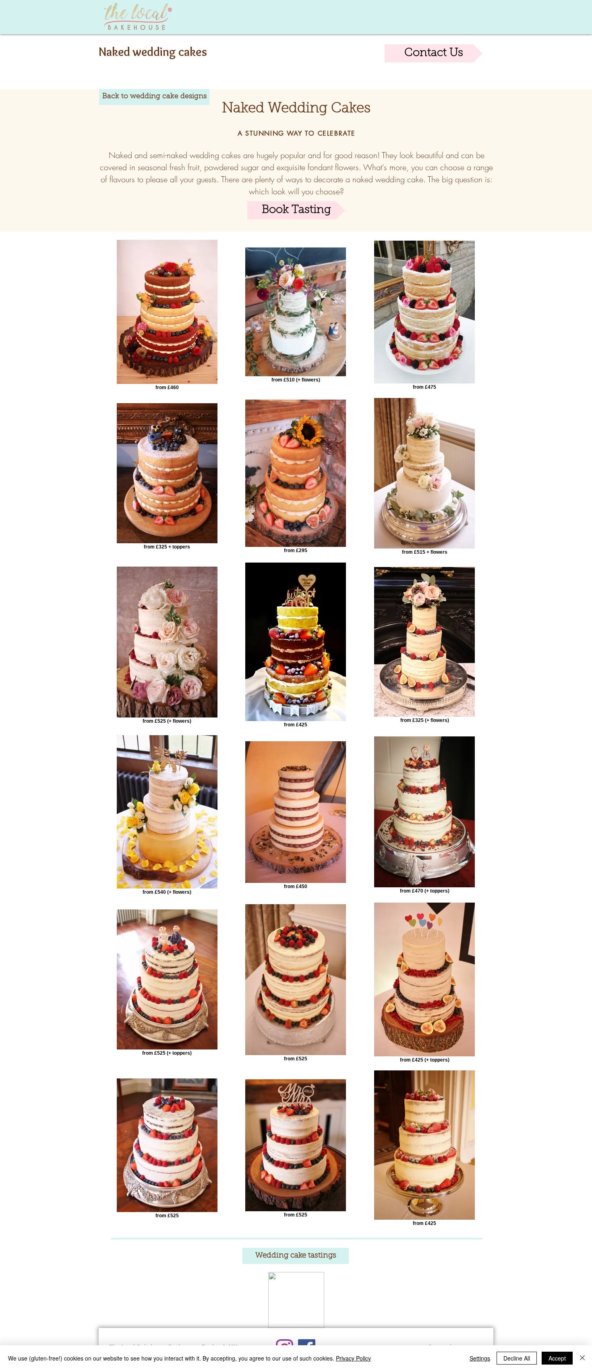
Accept (557, 1358)
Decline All (516, 1358)
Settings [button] (480, 1358)
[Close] (582, 1358)
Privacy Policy (353, 1358)
